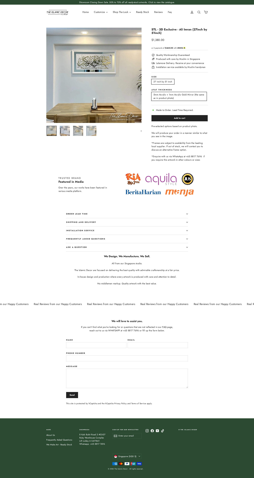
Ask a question (76, 247)
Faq (170, 12)
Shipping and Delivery (81, 222)
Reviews (158, 12)
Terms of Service (138, 403)
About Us (50, 435)
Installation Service (80, 230)
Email (131, 340)
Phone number (75, 353)
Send (72, 395)
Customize (99, 12)
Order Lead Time (77, 213)
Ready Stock (142, 12)
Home (85, 12)
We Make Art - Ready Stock (59, 444)
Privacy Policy (120, 403)
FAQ (164, 327)
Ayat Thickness (161, 90)
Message (72, 366)
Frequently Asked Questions (85, 238)
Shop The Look (121, 12)
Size (154, 77)
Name (69, 340)
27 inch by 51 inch (162, 81)
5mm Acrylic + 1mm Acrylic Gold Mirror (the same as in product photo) (178, 96)
